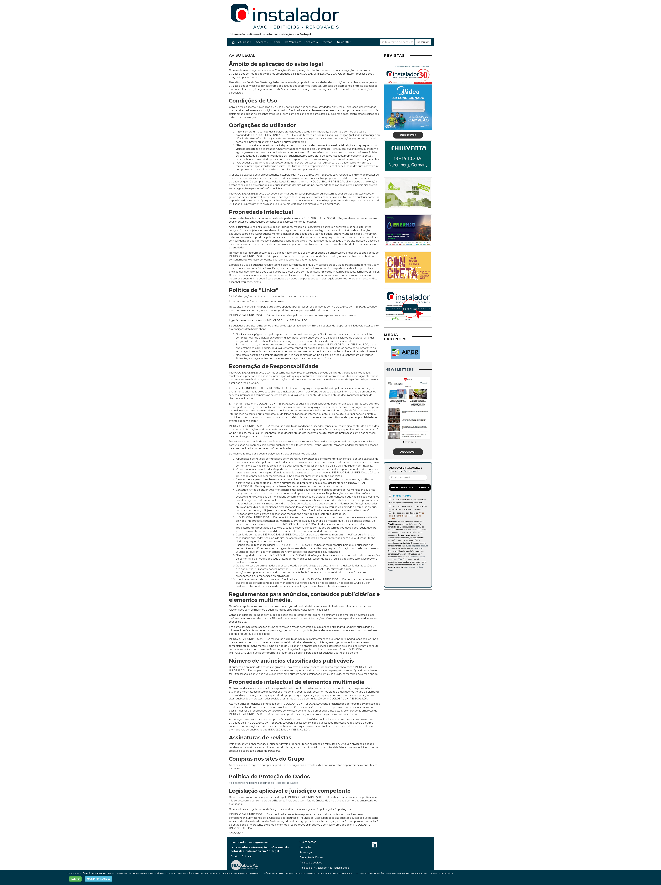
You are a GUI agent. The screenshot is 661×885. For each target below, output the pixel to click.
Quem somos (308, 841)
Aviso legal (306, 852)
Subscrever (408, 135)
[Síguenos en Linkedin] (374, 845)
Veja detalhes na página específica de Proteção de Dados (263, 782)
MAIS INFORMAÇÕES (98, 879)
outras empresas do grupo (417, 546)
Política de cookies (311, 862)
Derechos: (418, 548)
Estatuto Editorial (241, 856)
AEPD (421, 565)
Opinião (276, 42)
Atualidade (244, 42)
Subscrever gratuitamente (410, 487)
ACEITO (75, 879)
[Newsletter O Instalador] (408, 408)
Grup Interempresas (94, 873)
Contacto (305, 847)
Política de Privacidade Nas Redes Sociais (324, 867)
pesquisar (423, 42)
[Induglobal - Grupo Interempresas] (244, 865)
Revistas (327, 42)
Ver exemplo (411, 471)
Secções (261, 42)
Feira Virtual (311, 42)
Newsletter (343, 42)
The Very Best (292, 42)
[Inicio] (233, 42)
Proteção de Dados (311, 857)
